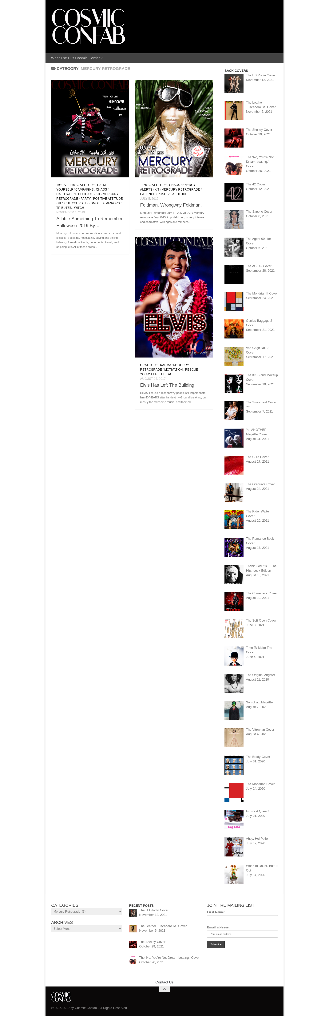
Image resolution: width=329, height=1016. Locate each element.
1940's (73, 185)
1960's (145, 185)
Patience (147, 194)
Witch (79, 207)
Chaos (101, 189)
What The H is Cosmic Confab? (77, 58)
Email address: (218, 927)
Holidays (85, 194)
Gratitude (149, 365)
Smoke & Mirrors (105, 203)
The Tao (165, 374)
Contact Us (164, 982)
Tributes (64, 207)
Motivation (173, 369)
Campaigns (84, 189)
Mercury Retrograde (181, 189)
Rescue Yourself (73, 203)
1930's (61, 185)
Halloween (66, 194)
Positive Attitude (108, 198)
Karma (165, 365)
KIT (98, 194)
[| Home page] (88, 27)
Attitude (87, 185)
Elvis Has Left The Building (167, 385)
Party (86, 198)
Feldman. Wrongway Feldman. (171, 205)
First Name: (216, 912)
